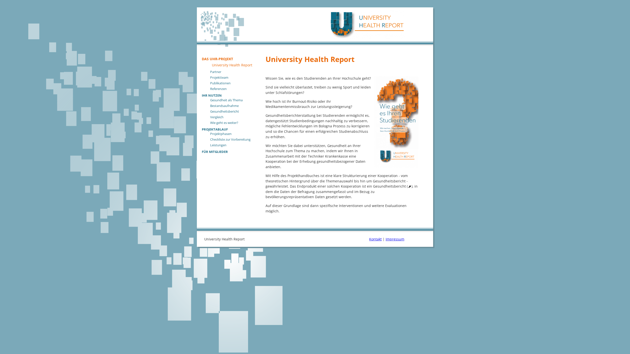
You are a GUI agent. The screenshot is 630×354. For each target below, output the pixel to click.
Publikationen (220, 83)
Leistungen (218, 145)
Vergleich (216, 117)
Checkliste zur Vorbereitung (230, 139)
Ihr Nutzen (212, 95)
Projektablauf (215, 129)
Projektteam (219, 77)
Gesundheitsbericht (224, 111)
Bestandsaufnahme (224, 105)
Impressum (395, 239)
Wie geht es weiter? (224, 122)
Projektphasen (221, 134)
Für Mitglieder (215, 151)
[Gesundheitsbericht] (409, 186)
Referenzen (218, 89)
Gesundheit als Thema (226, 100)
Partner (215, 72)
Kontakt (375, 239)
